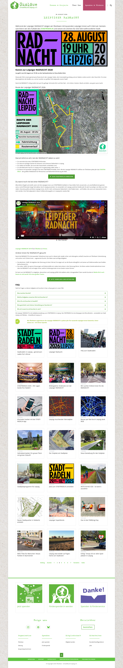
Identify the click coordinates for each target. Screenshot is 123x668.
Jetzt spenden (23, 606)
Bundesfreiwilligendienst (96, 642)
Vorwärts (76, 562)
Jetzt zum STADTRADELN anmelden (61, 487)
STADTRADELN (47, 29)
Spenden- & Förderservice (93, 606)
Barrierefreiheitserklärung (69, 659)
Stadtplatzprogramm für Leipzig (28, 487)
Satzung (20, 645)
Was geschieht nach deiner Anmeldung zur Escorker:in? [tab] (34, 305)
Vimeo (45, 248)
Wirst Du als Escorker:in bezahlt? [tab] (27, 301)
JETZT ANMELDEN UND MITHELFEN (62, 279)
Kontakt (41, 659)
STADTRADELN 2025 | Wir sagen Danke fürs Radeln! (28, 387)
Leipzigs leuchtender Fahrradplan (60, 419)
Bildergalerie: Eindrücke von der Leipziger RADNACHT (60, 387)
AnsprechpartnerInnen (24, 649)
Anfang (42, 562)
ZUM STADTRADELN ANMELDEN (62, 176)
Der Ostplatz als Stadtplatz (58, 453)
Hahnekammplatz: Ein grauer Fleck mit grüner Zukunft (29, 454)
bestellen (88, 627)
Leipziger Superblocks (56, 520)
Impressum (31, 659)
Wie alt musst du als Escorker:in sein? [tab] (29, 309)
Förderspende (46, 645)
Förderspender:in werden (61, 606)
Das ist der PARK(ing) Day (89, 520)
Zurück (49, 562)
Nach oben (61, 655)
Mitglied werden (70, 642)
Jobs (90, 645)
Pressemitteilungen (88, 659)
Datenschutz (52, 659)
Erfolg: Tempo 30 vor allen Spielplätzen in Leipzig (92, 555)
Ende (83, 562)
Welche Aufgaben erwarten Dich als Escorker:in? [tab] (32, 297)
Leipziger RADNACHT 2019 (23, 248)
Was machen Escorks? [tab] (24, 293)
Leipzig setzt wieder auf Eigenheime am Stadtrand (59, 555)
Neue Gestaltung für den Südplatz (93, 453)
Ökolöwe (38, 248)
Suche (110, 4)
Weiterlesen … (32, 377)
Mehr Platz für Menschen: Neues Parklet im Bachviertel (28, 555)
